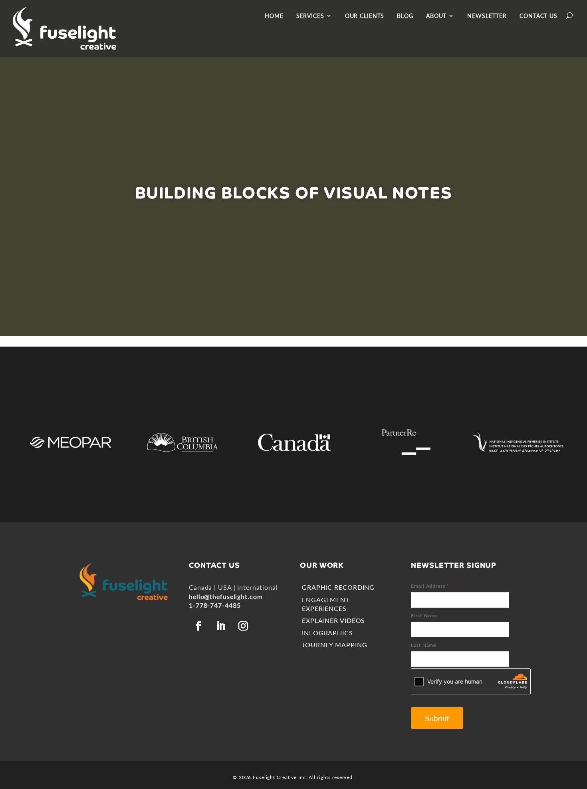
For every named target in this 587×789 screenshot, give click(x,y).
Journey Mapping (334, 644)
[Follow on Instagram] (243, 626)
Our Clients (365, 15)
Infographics (327, 632)
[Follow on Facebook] (198, 626)
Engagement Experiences (325, 604)
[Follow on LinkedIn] (220, 626)
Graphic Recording (338, 587)
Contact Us (538, 15)
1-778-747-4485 (214, 605)
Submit (437, 718)
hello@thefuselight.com (225, 596)
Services (310, 15)
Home (274, 15)
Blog (405, 15)
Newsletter (487, 15)
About (436, 15)
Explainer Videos (333, 620)
